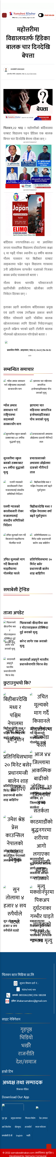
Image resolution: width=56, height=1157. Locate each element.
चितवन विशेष (30, 1118)
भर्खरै (26, 1045)
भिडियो (26, 1037)
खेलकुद (18, 1127)
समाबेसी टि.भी (7, 1135)
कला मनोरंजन (40, 1127)
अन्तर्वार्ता (28, 1127)
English (19, 1135)
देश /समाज (43, 1118)
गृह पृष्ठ (4, 1118)
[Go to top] (48, 1146)
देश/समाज (26, 1061)
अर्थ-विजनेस (6, 1127)
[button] (4, 15)
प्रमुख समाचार (16, 1118)
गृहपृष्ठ (26, 1029)
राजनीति (26, 1053)
